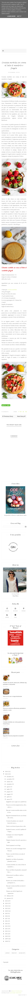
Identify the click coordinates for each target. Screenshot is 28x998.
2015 (6, 924)
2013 (6, 929)
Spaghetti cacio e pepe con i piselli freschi (17, 802)
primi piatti (14, 953)
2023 (6, 903)
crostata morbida (12, 289)
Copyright (5, 962)
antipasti (7, 953)
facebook (7, 610)
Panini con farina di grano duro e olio (16, 826)
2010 (6, 936)
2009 (6, 939)
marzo (8, 799)
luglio (8, 789)
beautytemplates (17, 991)
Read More (15, 596)
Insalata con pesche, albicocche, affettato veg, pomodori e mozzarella (15, 683)
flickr (15, 617)
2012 (6, 931)
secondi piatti (22, 953)
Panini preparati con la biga (13, 845)
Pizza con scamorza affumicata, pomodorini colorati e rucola (14, 709)
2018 (6, 916)
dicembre (9, 776)
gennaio (9, 898)
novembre (9, 779)
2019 (6, 913)
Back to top (22, 995)
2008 (6, 941)
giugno (8, 792)
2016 (6, 921)
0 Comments (5, 411)
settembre (9, 784)
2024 (6, 901)
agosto (8, 787)
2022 (6, 906)
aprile (8, 797)
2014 (6, 926)
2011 (6, 934)
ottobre (8, 782)
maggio (8, 794)
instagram (15, 610)
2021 (6, 908)
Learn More (11, 16)
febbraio (9, 896)
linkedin (7, 617)
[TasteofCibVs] (15, 645)
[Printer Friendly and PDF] (6, 406)
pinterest (24, 610)
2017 (6, 918)
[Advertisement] (14, 29)
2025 (6, 774)
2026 (6, 771)
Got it (19, 16)
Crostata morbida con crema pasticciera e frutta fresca (14, 722)
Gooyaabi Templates (15, 992)
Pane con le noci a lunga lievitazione (12, 696)
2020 (6, 911)
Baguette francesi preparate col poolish (13, 736)
